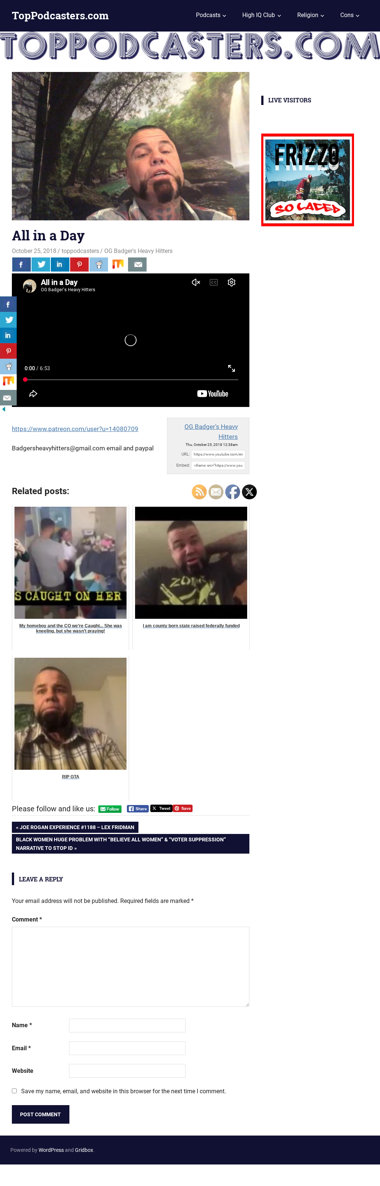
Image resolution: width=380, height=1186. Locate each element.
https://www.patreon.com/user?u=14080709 (75, 429)
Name (22, 1025)
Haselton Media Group (76, 1174)
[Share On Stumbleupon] (118, 264)
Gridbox (84, 1150)
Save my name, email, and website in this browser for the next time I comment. (123, 1091)
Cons (347, 15)
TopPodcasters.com (60, 15)
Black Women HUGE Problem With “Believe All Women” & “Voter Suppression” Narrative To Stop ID (121, 843)
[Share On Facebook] (21, 264)
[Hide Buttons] (3, 410)
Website (22, 1070)
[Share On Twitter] (41, 264)
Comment (27, 919)
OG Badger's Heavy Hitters (138, 250)
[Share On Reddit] (98, 264)
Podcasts (208, 15)
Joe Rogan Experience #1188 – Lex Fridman (76, 828)
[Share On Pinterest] (79, 264)
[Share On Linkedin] (60, 264)
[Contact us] (137, 264)
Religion (307, 15)
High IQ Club (258, 15)
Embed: (183, 465)
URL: (185, 454)
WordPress (51, 1150)
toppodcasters (80, 250)
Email (21, 1048)
